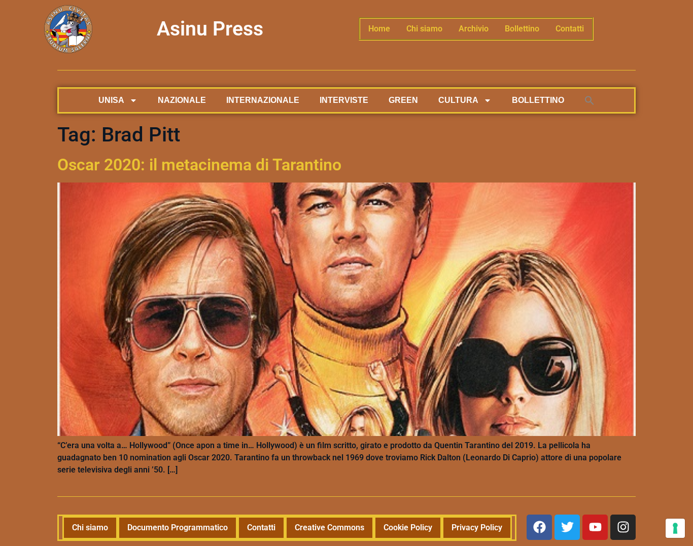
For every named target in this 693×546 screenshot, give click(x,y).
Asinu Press (210, 29)
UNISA (111, 100)
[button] (589, 100)
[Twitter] (567, 527)
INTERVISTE (344, 100)
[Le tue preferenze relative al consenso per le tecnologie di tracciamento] (675, 528)
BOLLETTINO (538, 100)
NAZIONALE (182, 100)
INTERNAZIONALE (262, 100)
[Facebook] (539, 527)
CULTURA (458, 100)
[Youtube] (595, 527)
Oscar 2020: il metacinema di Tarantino (199, 164)
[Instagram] (623, 527)
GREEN (403, 100)
